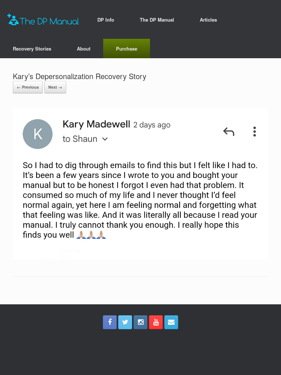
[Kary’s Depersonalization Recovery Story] (140, 257)
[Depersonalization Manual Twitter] (125, 322)
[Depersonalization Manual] (43, 19)
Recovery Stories (32, 48)
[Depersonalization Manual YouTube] (156, 322)
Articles (208, 19)
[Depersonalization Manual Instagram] (140, 322)
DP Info (105, 19)
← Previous (28, 87)
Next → (55, 87)
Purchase (126, 48)
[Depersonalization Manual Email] (171, 322)
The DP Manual (157, 19)
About (83, 48)
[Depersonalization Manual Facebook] (110, 322)
